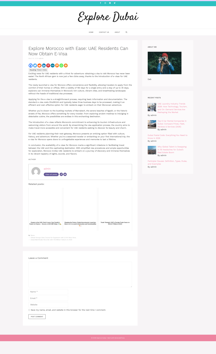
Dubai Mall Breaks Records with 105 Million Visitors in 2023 (51, 240)
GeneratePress (119, 338)
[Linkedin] (44, 65)
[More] (66, 65)
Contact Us (104, 32)
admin (41, 58)
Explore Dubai (108, 17)
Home (91, 32)
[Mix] (57, 65)
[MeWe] (53, 65)
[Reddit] (39, 65)
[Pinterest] (110, 3)
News (33, 235)
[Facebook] (100, 3)
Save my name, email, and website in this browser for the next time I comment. (68, 310)
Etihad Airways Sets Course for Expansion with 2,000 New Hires (53, 237)
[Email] (65, 174)
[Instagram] (105, 3)
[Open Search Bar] (126, 32)
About (117, 32)
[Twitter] (115, 3)
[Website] (61, 174)
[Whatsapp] (61, 65)
